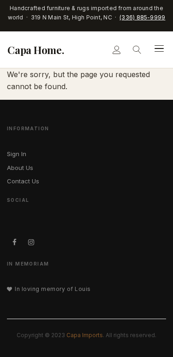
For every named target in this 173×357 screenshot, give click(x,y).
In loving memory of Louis (52, 288)
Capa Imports (84, 335)
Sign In (16, 153)
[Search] (137, 49)
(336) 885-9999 (142, 17)
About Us (20, 167)
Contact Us (23, 181)
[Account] (116, 49)
